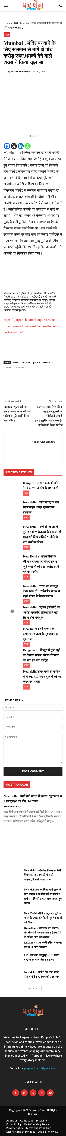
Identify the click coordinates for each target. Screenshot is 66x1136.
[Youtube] (50, 1092)
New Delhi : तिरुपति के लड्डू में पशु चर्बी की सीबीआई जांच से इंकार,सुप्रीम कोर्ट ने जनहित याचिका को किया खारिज (48, 415)
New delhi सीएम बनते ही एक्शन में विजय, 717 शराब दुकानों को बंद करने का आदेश (42, 677)
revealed (47, 362)
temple (8, 367)
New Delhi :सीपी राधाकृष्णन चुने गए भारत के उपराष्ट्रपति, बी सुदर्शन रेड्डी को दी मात (43, 918)
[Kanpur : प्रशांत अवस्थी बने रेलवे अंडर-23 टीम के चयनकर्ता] (12, 486)
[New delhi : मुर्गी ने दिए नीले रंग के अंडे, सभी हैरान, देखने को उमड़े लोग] (12, 976)
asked (15, 362)
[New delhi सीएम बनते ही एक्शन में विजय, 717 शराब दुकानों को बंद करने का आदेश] (12, 675)
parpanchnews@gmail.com (40, 1068)
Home (7, 23)
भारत (15, 23)
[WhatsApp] (31, 80)
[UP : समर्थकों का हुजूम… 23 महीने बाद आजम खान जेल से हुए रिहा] (12, 959)
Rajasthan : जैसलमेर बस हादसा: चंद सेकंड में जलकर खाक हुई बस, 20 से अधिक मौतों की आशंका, (42, 933)
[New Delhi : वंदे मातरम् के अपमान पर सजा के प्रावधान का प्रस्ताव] (12, 632)
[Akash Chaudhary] (6, 71)
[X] (14, 146)
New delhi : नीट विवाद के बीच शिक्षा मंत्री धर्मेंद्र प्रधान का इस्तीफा (41, 507)
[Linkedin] (21, 146)
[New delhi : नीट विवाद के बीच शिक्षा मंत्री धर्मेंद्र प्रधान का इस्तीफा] (12, 506)
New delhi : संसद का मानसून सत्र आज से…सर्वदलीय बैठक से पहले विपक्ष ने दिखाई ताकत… (41, 591)
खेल (26, 493)
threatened (20, 367)
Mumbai (26, 362)
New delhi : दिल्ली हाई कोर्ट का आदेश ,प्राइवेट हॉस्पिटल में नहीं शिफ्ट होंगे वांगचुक (41, 612)
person (36, 362)
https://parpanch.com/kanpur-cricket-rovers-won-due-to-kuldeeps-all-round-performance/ (32, 326)
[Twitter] (15, 80)
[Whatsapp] (27, 146)
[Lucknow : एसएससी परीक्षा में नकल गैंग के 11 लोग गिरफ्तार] (12, 946)
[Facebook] (7, 80)
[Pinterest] (23, 80)
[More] (39, 80)
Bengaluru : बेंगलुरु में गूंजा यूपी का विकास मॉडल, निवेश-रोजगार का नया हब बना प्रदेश (41, 655)
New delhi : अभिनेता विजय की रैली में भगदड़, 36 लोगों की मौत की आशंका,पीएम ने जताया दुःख (42, 875)
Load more (32, 988)
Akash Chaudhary (19, 71)
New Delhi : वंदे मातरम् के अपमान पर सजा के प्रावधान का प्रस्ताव (40, 634)
